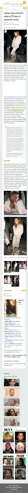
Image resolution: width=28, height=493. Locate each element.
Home (10, 485)
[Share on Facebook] (4, 28)
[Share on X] (7, 28)
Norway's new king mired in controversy (12, 388)
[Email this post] (14, 28)
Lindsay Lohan (15, 24)
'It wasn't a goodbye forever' (9, 408)
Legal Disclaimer (14, 489)
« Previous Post (8, 290)
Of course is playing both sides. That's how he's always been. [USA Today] (13, 345)
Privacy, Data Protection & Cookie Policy (14, 487)
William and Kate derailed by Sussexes (11, 417)
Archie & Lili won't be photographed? (11, 398)
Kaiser (8, 24)
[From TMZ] (7, 160)
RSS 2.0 (15, 352)
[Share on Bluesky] (9, 28)
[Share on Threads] (12, 28)
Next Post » (24, 290)
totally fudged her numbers (17, 111)
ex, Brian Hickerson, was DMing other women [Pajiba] (13, 326)
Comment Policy (15, 485)
